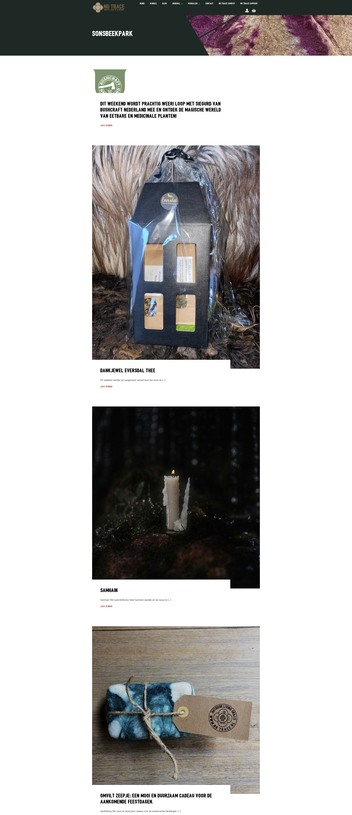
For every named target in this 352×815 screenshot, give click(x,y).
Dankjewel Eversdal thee (127, 371)
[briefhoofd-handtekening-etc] (108, 2)
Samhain (109, 590)
